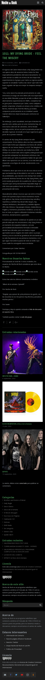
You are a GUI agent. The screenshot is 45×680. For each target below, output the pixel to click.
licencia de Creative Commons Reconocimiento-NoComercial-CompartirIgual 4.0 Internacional (22, 569)
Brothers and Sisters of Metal (14, 500)
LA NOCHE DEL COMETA (13, 555)
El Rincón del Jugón (10, 513)
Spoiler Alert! (8, 535)
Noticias (7, 522)
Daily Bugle (8, 503)
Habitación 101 (9, 519)
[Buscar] (42, 2)
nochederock (25, 63)
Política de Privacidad (14, 649)
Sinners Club (8, 531)
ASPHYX (5, 472)
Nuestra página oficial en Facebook (18, 639)
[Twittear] (10, 322)
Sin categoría (8, 528)
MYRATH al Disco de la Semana (15, 558)
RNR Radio (8, 525)
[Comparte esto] (4, 322)
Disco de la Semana (11, 65)
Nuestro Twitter (12, 642)
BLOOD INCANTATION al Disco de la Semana (17, 424)
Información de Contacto (15, 635)
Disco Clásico (8, 506)
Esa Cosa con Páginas (12, 516)
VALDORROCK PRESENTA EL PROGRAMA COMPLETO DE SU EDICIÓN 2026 (19, 550)
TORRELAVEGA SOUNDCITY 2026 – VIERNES (20, 546)
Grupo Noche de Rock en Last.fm (18, 646)
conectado (23, 483)
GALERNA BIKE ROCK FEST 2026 (16, 543)
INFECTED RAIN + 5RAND (10, 376)
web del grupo (26, 317)
